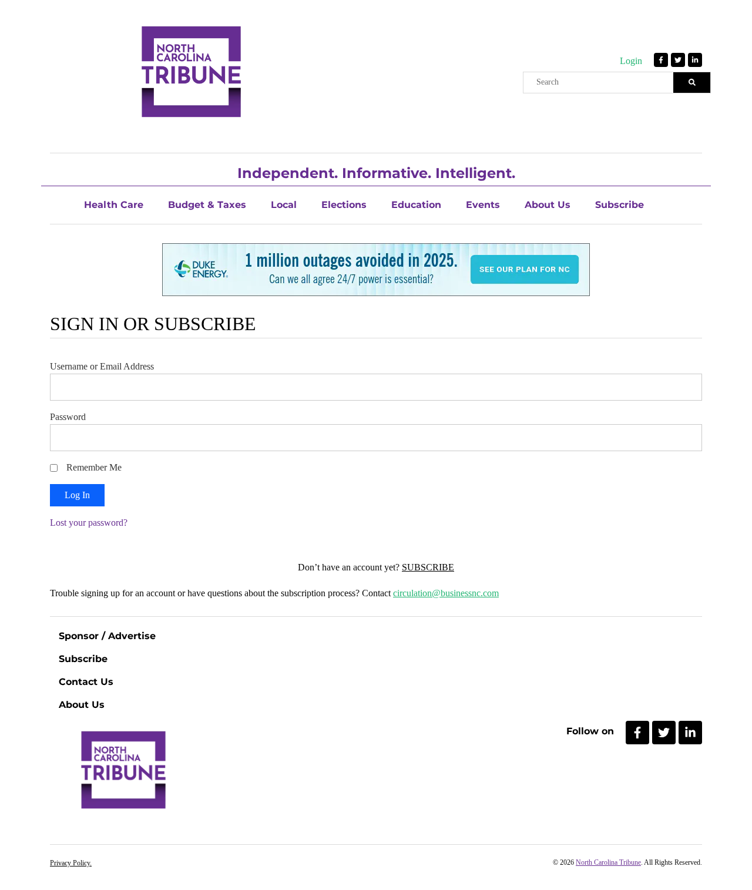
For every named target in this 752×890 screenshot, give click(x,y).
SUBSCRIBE (428, 567)
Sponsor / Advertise (107, 636)
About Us (547, 204)
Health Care (113, 204)
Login (631, 61)
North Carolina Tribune (608, 862)
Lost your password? (88, 523)
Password (68, 417)
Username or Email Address (102, 366)
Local (284, 204)
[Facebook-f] (661, 60)
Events (483, 204)
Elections (344, 204)
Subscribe (619, 204)
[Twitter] (678, 60)
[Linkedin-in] (695, 60)
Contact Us (86, 681)
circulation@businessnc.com (446, 593)
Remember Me (94, 467)
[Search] (691, 82)
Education (416, 204)
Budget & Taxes (207, 204)
